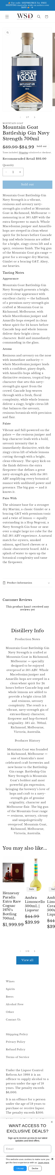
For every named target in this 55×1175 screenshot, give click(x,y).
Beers (10, 996)
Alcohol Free (15, 1004)
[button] (7, 17)
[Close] (52, 1159)
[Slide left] (20, 117)
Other (10, 1012)
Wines (10, 981)
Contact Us (13, 1019)
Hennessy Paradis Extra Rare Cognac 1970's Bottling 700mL (12, 905)
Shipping (23, 152)
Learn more (43, 1162)
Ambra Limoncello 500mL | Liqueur (35, 904)
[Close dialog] (52, 1122)
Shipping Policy (17, 1034)
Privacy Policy (15, 1041)
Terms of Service (17, 1057)
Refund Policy (15, 1049)
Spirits (10, 989)
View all (27, 960)
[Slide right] (34, 117)
